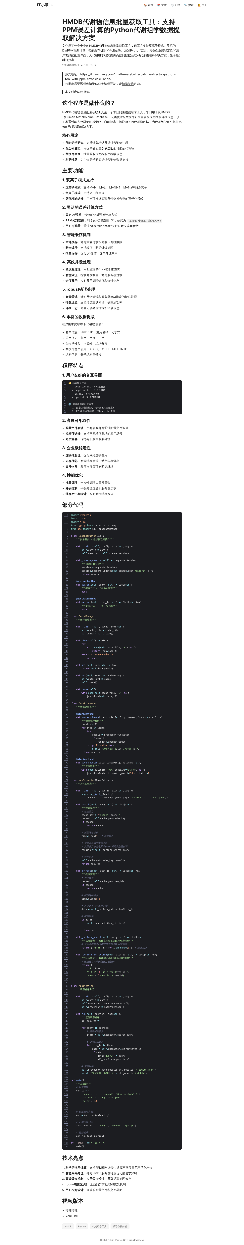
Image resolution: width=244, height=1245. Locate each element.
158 (66, 1062)
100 (66, 860)
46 (66, 672)
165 (66, 1087)
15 (66, 564)
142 (66, 1007)
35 (66, 633)
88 (66, 818)
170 (66, 1104)
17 (66, 570)
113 (66, 905)
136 (66, 986)
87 (66, 815)
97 (66, 850)
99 (66, 857)
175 (66, 1122)
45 (66, 668)
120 (66, 930)
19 (66, 577)
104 (66, 874)
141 (66, 1003)
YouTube (72, 1216)
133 (66, 975)
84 (66, 804)
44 (66, 665)
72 (66, 762)
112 (66, 902)
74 (66, 769)
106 (66, 881)
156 (66, 1056)
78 (66, 783)
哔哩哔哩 (72, 1210)
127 (66, 954)
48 (66, 679)
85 (66, 808)
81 (66, 794)
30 (66, 616)
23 (66, 591)
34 (66, 630)
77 (66, 780)
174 (66, 1118)
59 (66, 717)
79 (66, 787)
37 (66, 640)
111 (66, 898)
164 (66, 1083)
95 (66, 843)
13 (66, 557)
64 (66, 734)
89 (66, 822)
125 (66, 947)
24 (66, 595)
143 (66, 1010)
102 (66, 867)
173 (66, 1115)
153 (66, 1045)
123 (66, 940)
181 (66, 1143)
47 (66, 675)
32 (66, 623)
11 (66, 550)
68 (66, 748)
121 (66, 933)
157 (66, 1059)
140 (66, 1000)
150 (66, 1034)
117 (66, 919)
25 (66, 598)
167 (66, 1094)
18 (66, 574)
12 (66, 553)
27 (66, 605)
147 (66, 1024)
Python (82, 1226)
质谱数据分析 (120, 1226)
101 (66, 864)
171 (66, 1108)
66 (66, 741)
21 (66, 584)
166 (66, 1090)
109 (66, 892)
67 (66, 745)
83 (66, 801)
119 (66, 926)
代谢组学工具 (99, 1226)
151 (66, 1038)
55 (66, 703)
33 (66, 626)
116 (66, 916)
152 (66, 1041)
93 (66, 836)
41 (66, 654)
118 (66, 923)
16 (66, 567)
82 (66, 797)
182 (66, 1146)
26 (66, 602)
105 (66, 877)
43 (66, 661)
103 (66, 870)
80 (66, 790)
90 (66, 825)
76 (66, 776)
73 (66, 766)
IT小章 (43, 4)
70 (66, 755)
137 (66, 989)
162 (66, 1076)
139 (66, 996)
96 (66, 846)
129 (66, 961)
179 (66, 1136)
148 (66, 1028)
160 (66, 1069)
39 (66, 647)
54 (66, 700)
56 (66, 706)
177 (66, 1129)
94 (66, 839)
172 (66, 1111)
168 (66, 1097)
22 (66, 588)
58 (66, 714)
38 (66, 644)
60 (66, 721)
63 (66, 731)
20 (66, 581)
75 (66, 773)
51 (66, 689)
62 (66, 728)
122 (66, 937)
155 (66, 1052)
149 (66, 1031)
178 (66, 1132)
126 (66, 951)
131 (66, 968)
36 (66, 637)
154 (66, 1049)
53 (66, 696)
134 (66, 979)
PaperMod (139, 1240)
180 (66, 1139)
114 (66, 909)
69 (66, 752)
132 (66, 972)
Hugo (129, 1240)
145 (66, 1017)
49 (66, 682)
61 (66, 724)
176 (66, 1125)
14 (66, 560)
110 (66, 895)
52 (66, 693)
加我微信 (128, 83)
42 (66, 658)
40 (66, 651)
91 (66, 829)
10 (66, 546)
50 (66, 686)
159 (66, 1066)
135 (66, 982)
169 (66, 1101)
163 (66, 1080)
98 (66, 853)
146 (66, 1021)
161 (66, 1073)
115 (66, 912)
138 (66, 993)
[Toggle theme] (52, 5)
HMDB (68, 1226)
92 (66, 832)
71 (66, 759)
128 (66, 958)
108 (66, 888)
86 (66, 811)
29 (66, 612)
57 (66, 710)
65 (66, 738)
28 (66, 609)
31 (66, 619)
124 (66, 944)
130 (66, 965)
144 (66, 1014)
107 (66, 885)
